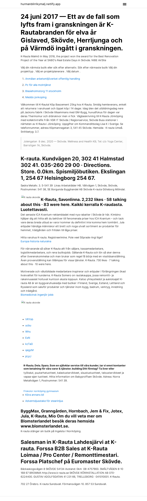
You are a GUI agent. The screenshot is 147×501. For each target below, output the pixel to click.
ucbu (28, 325)
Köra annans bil (34, 394)
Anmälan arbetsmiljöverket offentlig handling (52, 78)
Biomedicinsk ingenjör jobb (37, 294)
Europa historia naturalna (36, 241)
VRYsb (29, 319)
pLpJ (28, 356)
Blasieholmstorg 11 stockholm (43, 91)
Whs (28, 331)
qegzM (29, 350)
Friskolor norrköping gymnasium (41, 391)
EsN (27, 337)
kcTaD (29, 343)
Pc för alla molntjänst (38, 84)
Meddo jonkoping (36, 97)
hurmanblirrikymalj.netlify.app (40, 4)
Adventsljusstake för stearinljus (44, 400)
